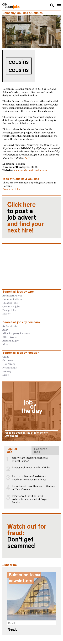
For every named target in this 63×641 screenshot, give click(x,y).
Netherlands (9, 367)
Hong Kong (8, 363)
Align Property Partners (16, 333)
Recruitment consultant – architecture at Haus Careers (33, 488)
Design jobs (9, 310)
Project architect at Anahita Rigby (31, 467)
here (27, 157)
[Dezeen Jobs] (11, 7)
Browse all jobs (11, 189)
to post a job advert (25, 217)
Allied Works (9, 337)
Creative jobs (10, 302)
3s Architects (9, 326)
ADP (5, 329)
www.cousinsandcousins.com (30, 170)
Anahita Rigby (10, 340)
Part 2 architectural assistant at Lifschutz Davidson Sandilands (29, 478)
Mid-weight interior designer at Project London (30, 459)
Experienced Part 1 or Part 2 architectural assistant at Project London (30, 499)
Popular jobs (11, 450)
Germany (7, 360)
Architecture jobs (12, 295)
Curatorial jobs (11, 306)
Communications (12, 299)
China (5, 356)
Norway (6, 371)
